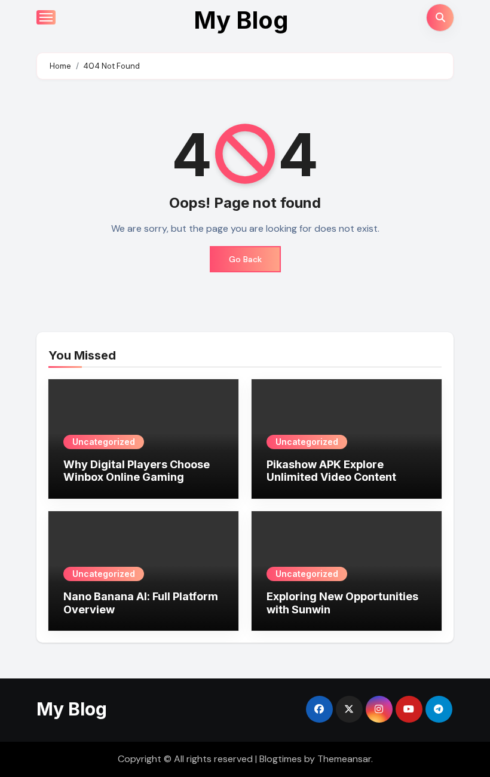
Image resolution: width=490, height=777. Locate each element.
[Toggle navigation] (46, 17)
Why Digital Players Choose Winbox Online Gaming (136, 471)
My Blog (241, 20)
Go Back (245, 259)
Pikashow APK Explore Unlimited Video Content (331, 471)
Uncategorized (103, 442)
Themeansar (344, 759)
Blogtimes (280, 759)
